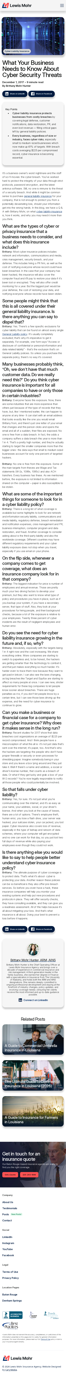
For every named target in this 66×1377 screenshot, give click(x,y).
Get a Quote (10, 1175)
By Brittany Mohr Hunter (16, 85)
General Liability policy (14, 334)
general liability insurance (38, 196)
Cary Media (11, 1369)
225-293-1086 (29, 1175)
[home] (17, 5)
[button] (61, 5)
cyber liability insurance (49, 211)
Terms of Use (45, 1339)
